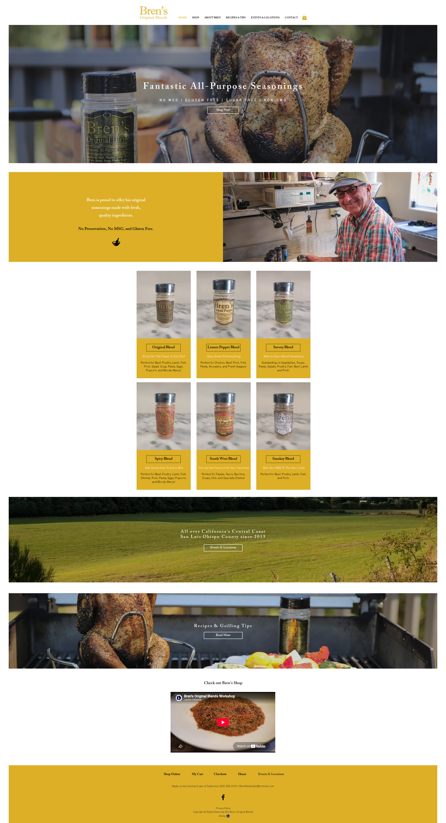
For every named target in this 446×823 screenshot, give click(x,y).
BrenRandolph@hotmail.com (256, 786)
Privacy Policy (223, 808)
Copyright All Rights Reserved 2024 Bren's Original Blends (223, 812)
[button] (304, 17)
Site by (222, 816)
